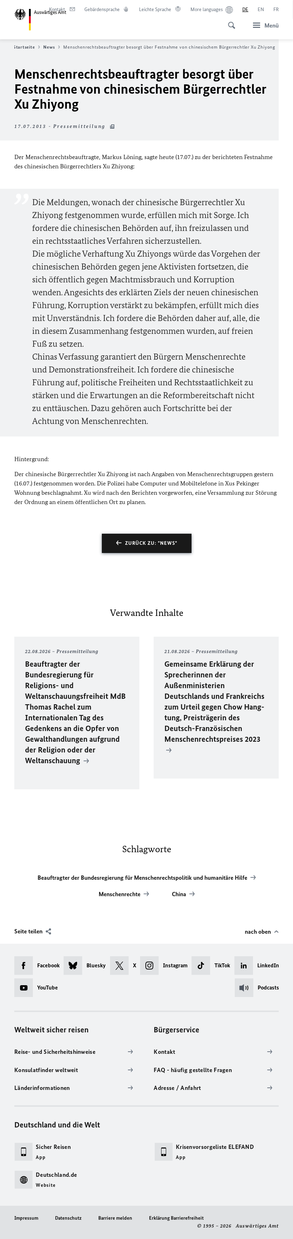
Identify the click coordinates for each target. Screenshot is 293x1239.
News (49, 47)
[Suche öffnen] (229, 21)
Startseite (24, 47)
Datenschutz (68, 1218)
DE (245, 9)
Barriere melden (115, 1218)
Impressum (26, 1218)
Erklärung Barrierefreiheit (176, 1218)
